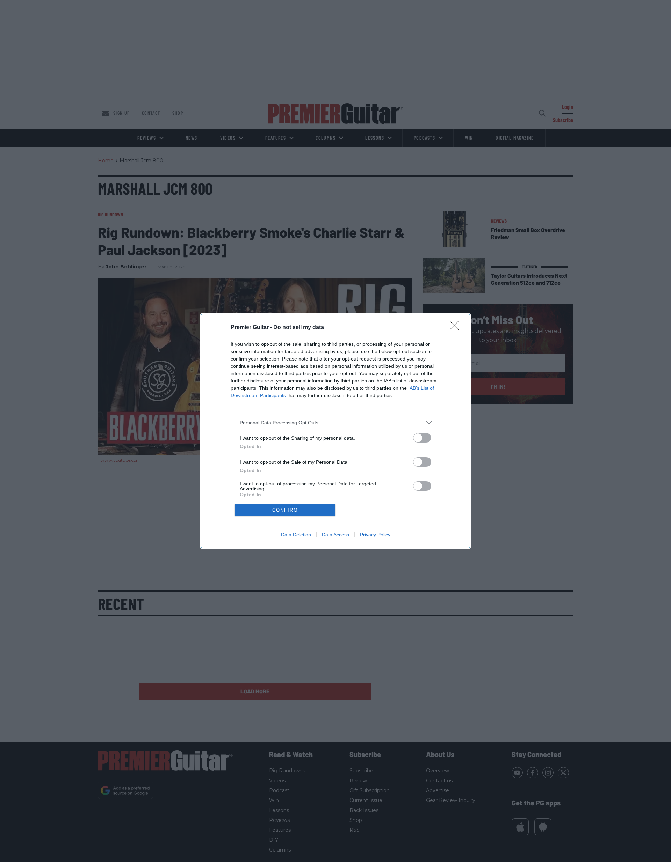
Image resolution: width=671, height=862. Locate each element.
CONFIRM (285, 510)
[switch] (422, 438)
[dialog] (335, 431)
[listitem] (335, 422)
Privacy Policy (375, 534)
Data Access (335, 534)
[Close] (456, 327)
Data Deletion (296, 534)
